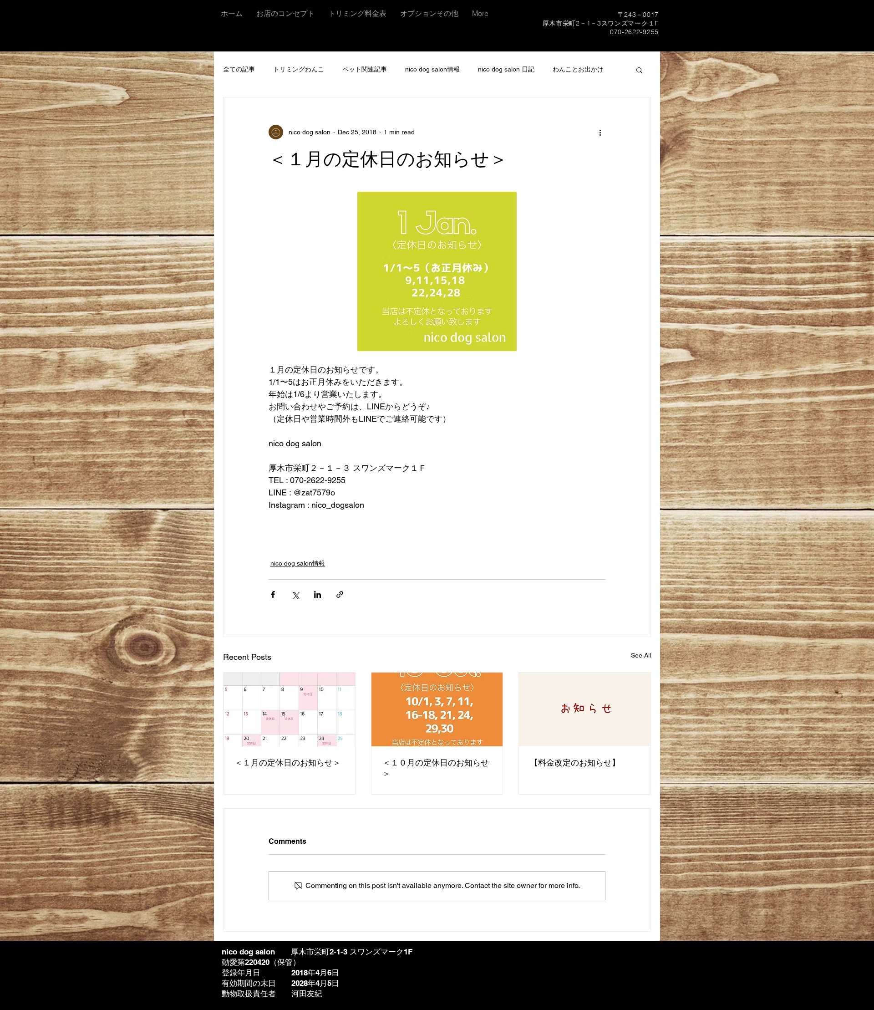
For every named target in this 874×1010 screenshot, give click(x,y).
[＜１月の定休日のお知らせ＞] (289, 709)
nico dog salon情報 (432, 69)
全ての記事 (239, 69)
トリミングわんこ (298, 69)
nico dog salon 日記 (506, 69)
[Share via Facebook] (273, 594)
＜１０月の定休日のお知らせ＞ (435, 768)
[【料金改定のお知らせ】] (584, 709)
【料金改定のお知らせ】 (575, 762)
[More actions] (600, 132)
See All (641, 655)
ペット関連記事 (364, 69)
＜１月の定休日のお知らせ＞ (287, 762)
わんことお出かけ (578, 69)
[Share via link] (339, 594)
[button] (639, 69)
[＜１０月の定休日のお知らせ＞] (437, 709)
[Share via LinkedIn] (317, 594)
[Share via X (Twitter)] (295, 594)
